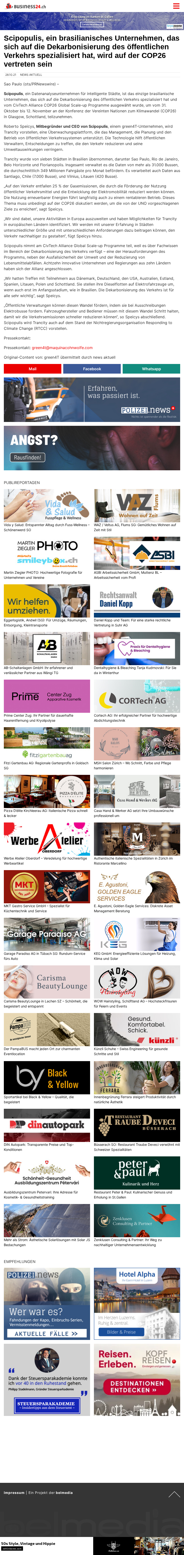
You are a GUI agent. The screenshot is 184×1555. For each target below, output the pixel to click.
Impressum (14, 1493)
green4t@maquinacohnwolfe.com (62, 347)
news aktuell (31, 74)
